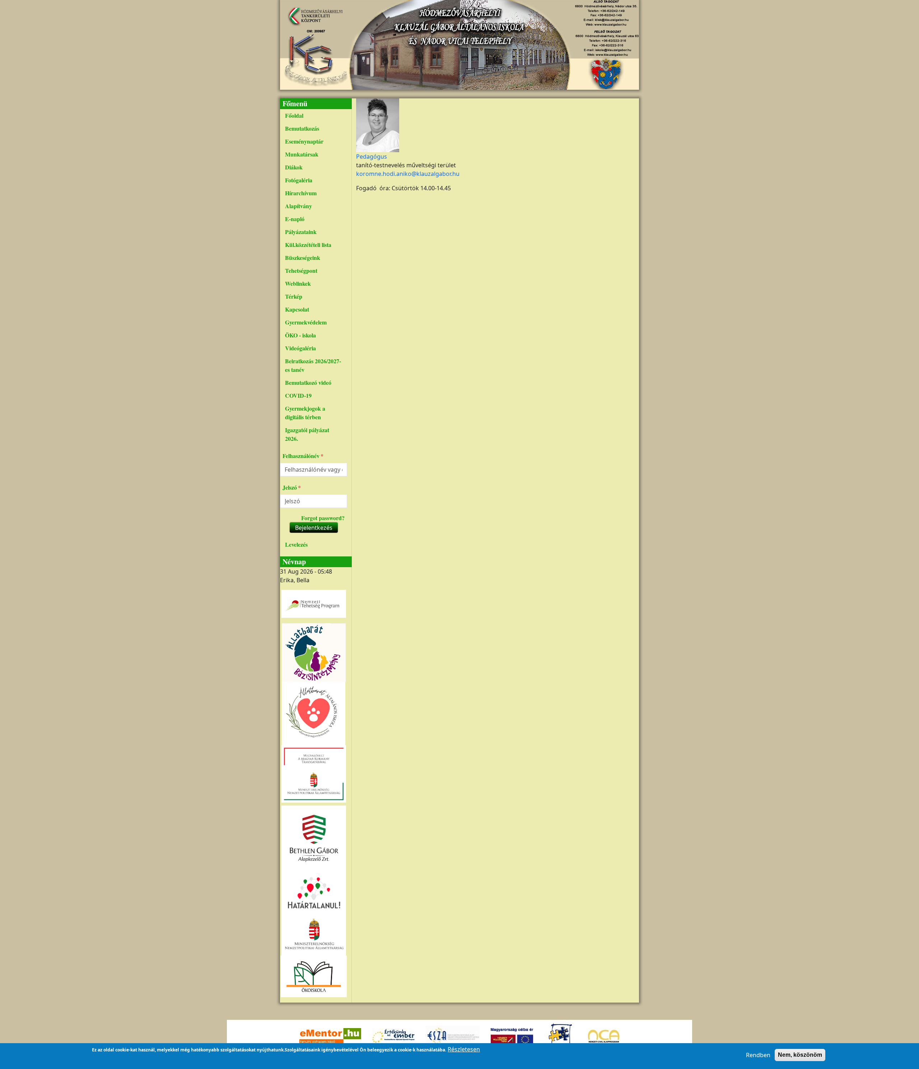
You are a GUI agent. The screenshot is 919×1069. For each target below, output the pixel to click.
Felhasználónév (301, 456)
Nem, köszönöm (800, 1055)
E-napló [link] (294, 219)
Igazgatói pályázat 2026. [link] (307, 434)
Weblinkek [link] (298, 283)
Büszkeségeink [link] (302, 257)
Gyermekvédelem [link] (306, 322)
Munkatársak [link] (301, 154)
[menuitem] (313, 115)
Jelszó (290, 487)
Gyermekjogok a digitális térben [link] (305, 412)
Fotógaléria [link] (298, 180)
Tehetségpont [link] (301, 270)
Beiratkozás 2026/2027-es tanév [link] (313, 365)
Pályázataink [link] (301, 232)
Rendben (758, 1055)
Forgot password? (323, 518)
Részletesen (464, 1049)
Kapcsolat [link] (297, 309)
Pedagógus (371, 156)
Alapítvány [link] (298, 206)
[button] (377, 125)
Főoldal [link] (294, 115)
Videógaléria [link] (300, 348)
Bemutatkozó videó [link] (308, 382)
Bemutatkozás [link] (302, 128)
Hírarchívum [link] (301, 193)
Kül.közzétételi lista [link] (308, 245)
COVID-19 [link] (298, 395)
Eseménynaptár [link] (304, 141)
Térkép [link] (293, 296)
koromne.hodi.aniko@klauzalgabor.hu (408, 174)
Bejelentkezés (313, 528)
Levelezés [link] (296, 544)
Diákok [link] (294, 167)
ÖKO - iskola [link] (300, 335)
